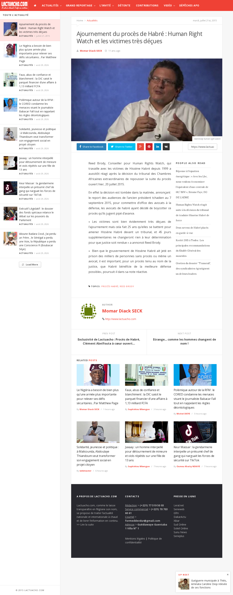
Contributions (147, 5)
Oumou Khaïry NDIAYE (188, 466)
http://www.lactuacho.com (120, 319)
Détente (124, 5)
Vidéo (168, 5)
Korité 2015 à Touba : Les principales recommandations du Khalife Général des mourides (193, 248)
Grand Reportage (79, 5)
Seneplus (179, 536)
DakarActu (180, 517)
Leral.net (179, 505)
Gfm (176, 513)
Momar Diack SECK (91, 50)
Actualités (50, 5)
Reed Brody (127, 286)
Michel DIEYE (183, 413)
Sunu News (180, 532)
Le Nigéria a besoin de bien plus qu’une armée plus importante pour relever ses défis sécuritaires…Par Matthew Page (37, 53)
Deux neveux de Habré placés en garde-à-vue (192, 230)
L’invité (105, 5)
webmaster (85, 470)
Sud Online (180, 524)
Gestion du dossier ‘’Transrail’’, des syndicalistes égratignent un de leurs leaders (193, 268)
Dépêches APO (189, 5)
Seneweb (179, 509)
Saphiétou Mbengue (139, 409)
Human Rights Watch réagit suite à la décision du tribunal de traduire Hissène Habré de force (192, 212)
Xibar (176, 520)
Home (80, 20)
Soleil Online (181, 528)
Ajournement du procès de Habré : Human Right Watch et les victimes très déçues (37, 28)
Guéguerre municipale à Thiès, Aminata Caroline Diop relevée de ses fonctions (209, 584)
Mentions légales (135, 538)
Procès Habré (109, 286)
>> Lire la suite (85, 524)
